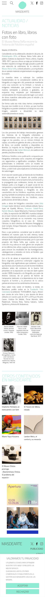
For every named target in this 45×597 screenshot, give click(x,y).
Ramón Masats (8, 211)
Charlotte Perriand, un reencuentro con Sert (10, 408)
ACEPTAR (22, 586)
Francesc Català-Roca (34, 208)
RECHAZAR (22, 592)
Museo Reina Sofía (9, 68)
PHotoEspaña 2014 (9, 56)
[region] (22, 575)
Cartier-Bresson (24, 150)
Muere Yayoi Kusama (10, 436)
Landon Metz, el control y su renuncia (32, 438)
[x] (32, 3)
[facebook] (36, 3)
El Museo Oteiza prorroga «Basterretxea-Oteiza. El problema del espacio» (11, 472)
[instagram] (41, 3)
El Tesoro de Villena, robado (32, 408)
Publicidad (36, 549)
